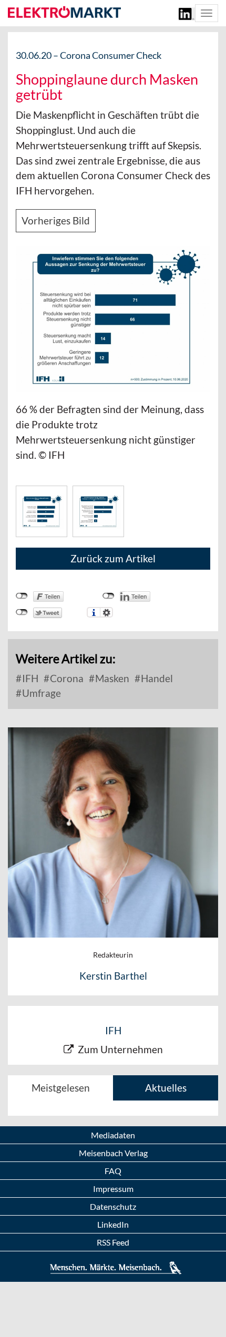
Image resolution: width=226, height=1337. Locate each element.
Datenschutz (113, 1206)
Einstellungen (106, 612)
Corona (66, 678)
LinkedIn (113, 1224)
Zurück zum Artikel (113, 558)
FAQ (113, 1171)
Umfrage (40, 693)
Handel (156, 678)
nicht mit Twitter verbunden (22, 612)
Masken (111, 678)
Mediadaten (113, 1135)
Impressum (113, 1189)
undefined (108, 596)
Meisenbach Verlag (113, 1153)
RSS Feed (113, 1242)
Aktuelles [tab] (166, 1088)
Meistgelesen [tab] (61, 1088)
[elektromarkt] (64, 12)
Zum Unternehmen (120, 1049)
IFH (29, 678)
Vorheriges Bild (56, 220)
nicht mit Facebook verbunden (22, 596)
